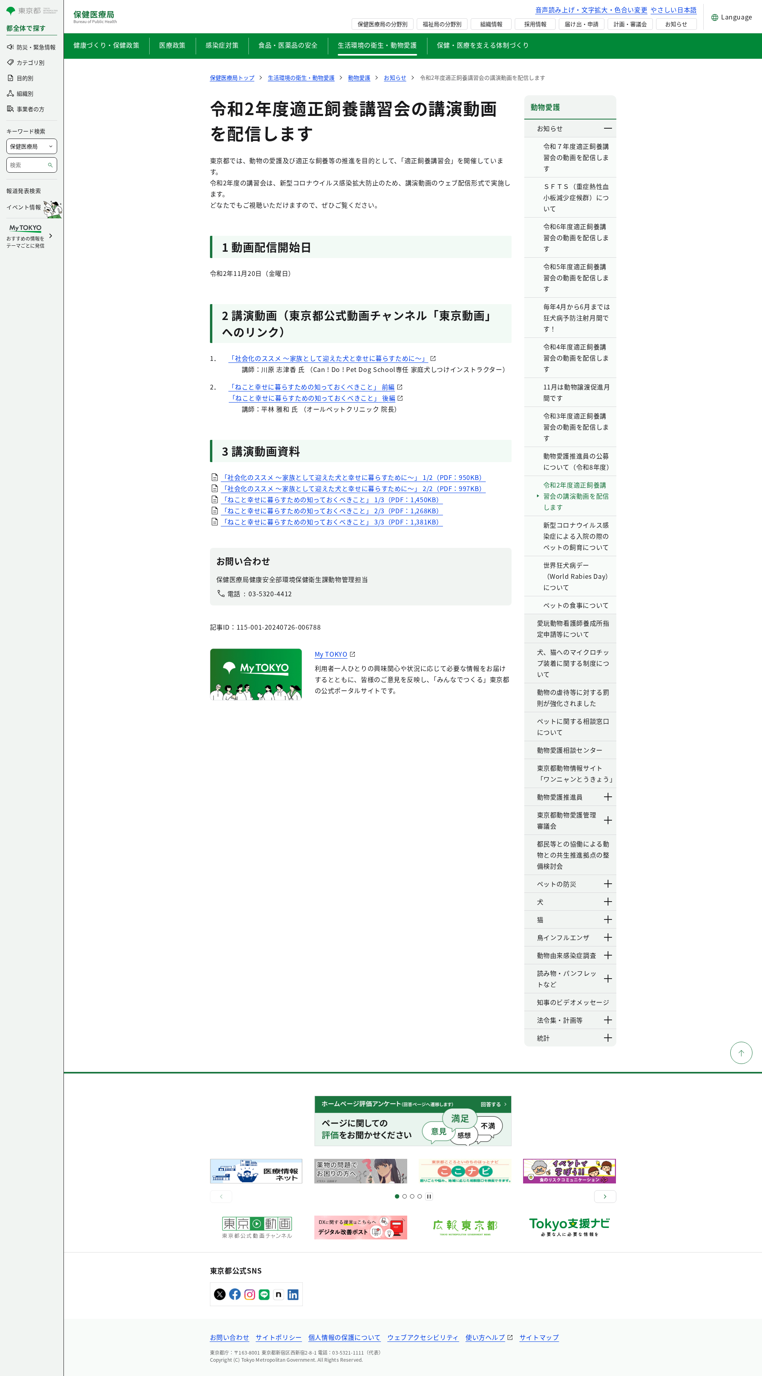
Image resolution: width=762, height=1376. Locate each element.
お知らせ (676, 24)
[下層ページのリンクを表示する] (608, 128)
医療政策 (172, 45)
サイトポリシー (279, 1337)
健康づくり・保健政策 (106, 45)
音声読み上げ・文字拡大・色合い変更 (591, 9)
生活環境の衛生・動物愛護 (377, 45)
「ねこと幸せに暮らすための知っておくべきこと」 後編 (312, 398)
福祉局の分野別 (442, 24)
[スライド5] (404, 1196)
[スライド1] (397, 1196)
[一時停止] (429, 1197)
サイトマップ (539, 1337)
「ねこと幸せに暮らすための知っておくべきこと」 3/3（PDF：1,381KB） (332, 521)
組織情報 (491, 24)
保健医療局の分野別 (383, 24)
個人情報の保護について (344, 1337)
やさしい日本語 (673, 9)
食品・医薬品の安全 (288, 45)
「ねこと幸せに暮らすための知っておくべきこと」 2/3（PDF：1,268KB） (332, 510)
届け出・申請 (581, 24)
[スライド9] (412, 1196)
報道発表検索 (23, 191)
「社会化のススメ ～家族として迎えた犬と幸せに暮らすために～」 (328, 358)
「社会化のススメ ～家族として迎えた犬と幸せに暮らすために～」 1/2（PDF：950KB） (353, 477)
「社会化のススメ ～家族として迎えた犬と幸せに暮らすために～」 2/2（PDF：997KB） (353, 488)
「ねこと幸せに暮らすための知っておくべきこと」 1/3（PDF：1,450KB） (332, 499)
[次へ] (605, 1196)
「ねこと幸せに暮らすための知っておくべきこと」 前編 (311, 386)
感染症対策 (222, 45)
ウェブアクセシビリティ (423, 1337)
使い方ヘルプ (485, 1337)
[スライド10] (420, 1196)
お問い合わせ (230, 1337)
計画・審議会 (630, 24)
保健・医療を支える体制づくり (483, 45)
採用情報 (535, 24)
